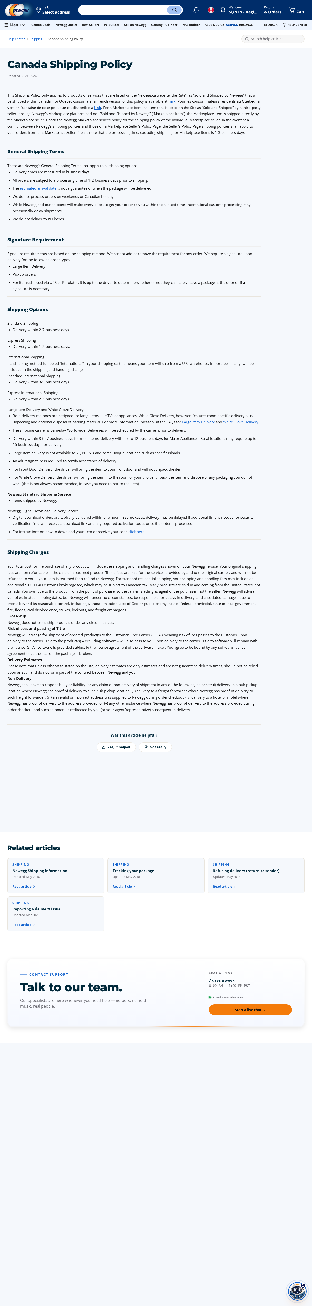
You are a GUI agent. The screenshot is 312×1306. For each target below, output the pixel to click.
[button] (53, 10)
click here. (136, 531)
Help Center (16, 39)
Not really (158, 747)
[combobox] (276, 39)
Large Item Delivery (198, 422)
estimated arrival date (38, 188)
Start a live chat (248, 1009)
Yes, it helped (118, 747)
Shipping (36, 39)
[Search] (174, 10)
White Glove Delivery (240, 422)
